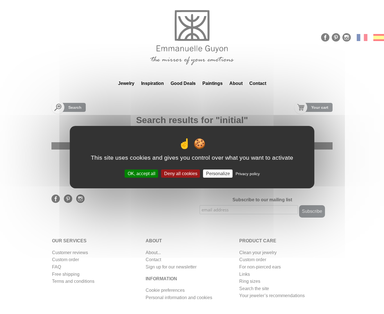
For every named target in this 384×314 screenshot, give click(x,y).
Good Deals (183, 83)
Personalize (218, 173)
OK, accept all (141, 173)
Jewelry (126, 83)
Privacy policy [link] (248, 173)
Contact (257, 83)
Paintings (212, 83)
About (236, 83)
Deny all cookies (180, 173)
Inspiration (152, 83)
